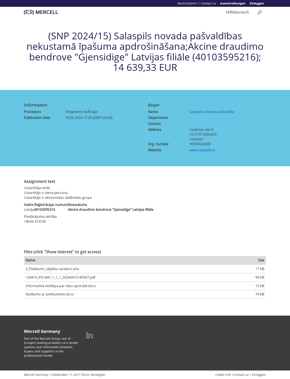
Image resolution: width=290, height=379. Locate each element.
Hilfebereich (237, 12)
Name (153, 111)
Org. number (158, 144)
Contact (154, 123)
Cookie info (223, 375)
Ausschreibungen (232, 3)
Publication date (37, 117)
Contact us (208, 3)
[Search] (259, 12)
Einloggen (257, 3)
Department (158, 117)
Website (154, 150)
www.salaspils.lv (202, 150)
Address (154, 129)
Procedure (32, 111)
